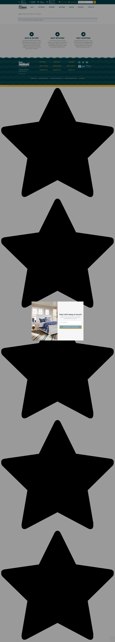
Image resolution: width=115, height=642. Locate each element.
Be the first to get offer (70, 327)
